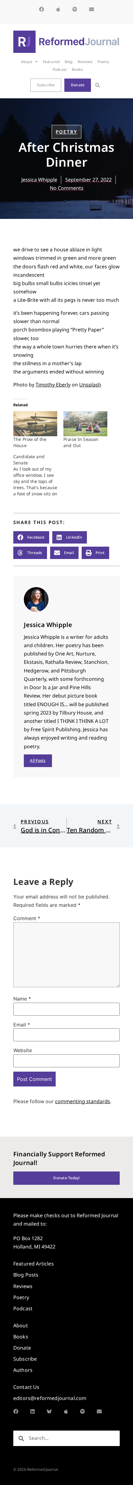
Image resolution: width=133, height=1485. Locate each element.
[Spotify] (74, 9)
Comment (26, 918)
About (26, 61)
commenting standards (82, 1101)
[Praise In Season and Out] (85, 423)
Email (21, 1024)
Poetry (103, 61)
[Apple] (58, 9)
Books (77, 69)
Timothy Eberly (53, 384)
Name (22, 998)
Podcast (60, 69)
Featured (51, 61)
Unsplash (90, 384)
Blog (69, 61)
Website (22, 1050)
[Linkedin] (32, 1411)
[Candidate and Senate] (38, 475)
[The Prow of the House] (35, 423)
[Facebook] (41, 9)
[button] (97, 85)
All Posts (37, 760)
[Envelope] (91, 9)
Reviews (85, 61)
